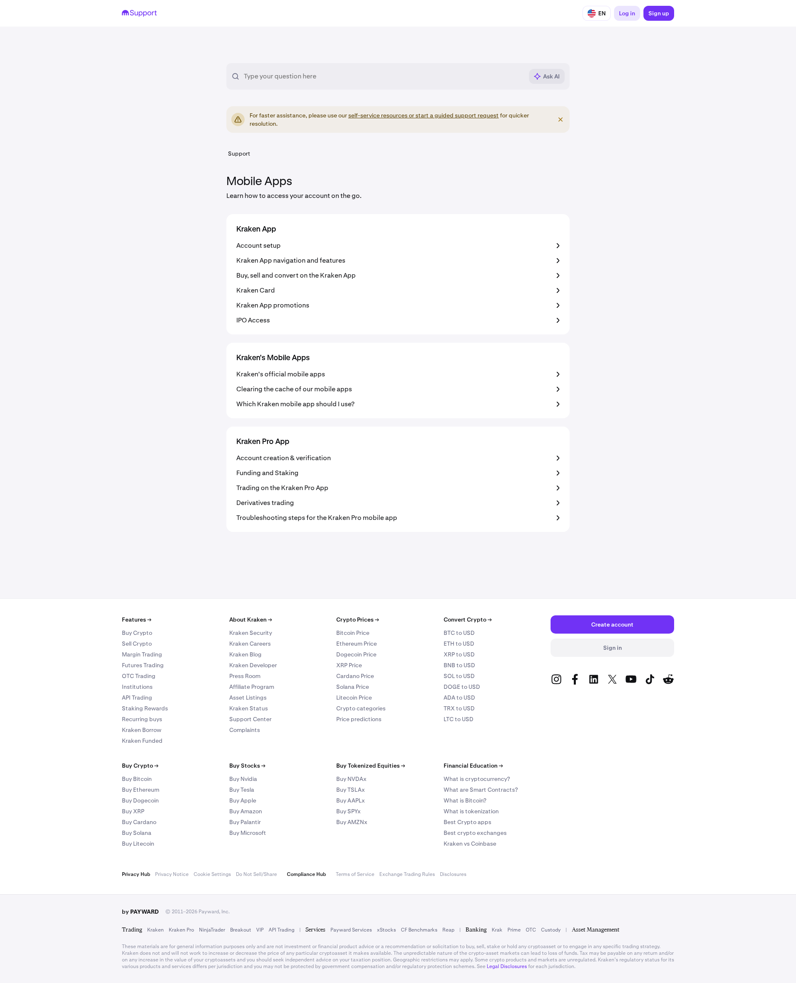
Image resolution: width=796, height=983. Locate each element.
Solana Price (352, 686)
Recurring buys (142, 719)
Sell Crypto (137, 643)
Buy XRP (133, 811)
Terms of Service (355, 874)
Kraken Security (250, 633)
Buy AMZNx (351, 822)
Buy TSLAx (350, 789)
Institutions (137, 686)
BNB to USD (459, 665)
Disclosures (453, 874)
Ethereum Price (356, 643)
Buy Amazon (245, 811)
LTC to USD (458, 719)
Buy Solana (136, 833)
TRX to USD (459, 708)
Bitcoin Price (352, 633)
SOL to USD (459, 676)
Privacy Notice (172, 874)
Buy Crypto (137, 633)
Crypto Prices (357, 619)
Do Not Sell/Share (256, 874)
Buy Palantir (245, 822)
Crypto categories (361, 708)
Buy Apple (242, 800)
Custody (551, 930)
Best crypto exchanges (475, 833)
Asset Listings (248, 697)
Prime (514, 930)
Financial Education (473, 765)
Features (136, 619)
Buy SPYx (348, 811)
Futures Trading (143, 665)
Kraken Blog (245, 654)
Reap (448, 930)
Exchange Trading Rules (407, 874)
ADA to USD (459, 697)
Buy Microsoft (247, 833)
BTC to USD (459, 633)
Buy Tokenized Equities (370, 765)
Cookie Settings (212, 874)
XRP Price (349, 665)
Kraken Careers (250, 643)
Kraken (155, 930)
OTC (531, 930)
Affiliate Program (251, 686)
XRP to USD (459, 654)
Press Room (244, 676)
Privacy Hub (136, 874)
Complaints (244, 730)
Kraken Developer (253, 665)
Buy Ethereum (140, 789)
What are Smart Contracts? (481, 789)
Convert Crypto (468, 619)
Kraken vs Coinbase (470, 843)
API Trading (137, 697)
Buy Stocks (247, 765)
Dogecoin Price (356, 654)
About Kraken (250, 619)
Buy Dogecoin (140, 800)
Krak (497, 930)
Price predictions (358, 719)
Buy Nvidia (243, 779)
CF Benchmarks (419, 930)
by (140, 911)
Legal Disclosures (507, 966)
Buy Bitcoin (137, 779)
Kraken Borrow (141, 730)
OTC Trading (138, 676)
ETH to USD (459, 643)
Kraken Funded (142, 740)
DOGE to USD (462, 686)
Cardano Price (355, 676)
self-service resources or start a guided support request (423, 115)
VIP (260, 930)
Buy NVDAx (351, 779)
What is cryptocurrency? (477, 779)
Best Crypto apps (467, 822)
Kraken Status (248, 708)
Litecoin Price (354, 697)
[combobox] (383, 76)
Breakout (240, 930)
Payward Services (351, 930)
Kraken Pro (181, 930)
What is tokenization (471, 811)
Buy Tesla (241, 789)
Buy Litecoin (138, 843)
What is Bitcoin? (465, 800)
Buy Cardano (139, 822)
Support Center (250, 719)
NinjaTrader (212, 930)
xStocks (386, 930)
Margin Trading (142, 654)
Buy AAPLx (350, 800)
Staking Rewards (145, 708)
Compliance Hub (306, 874)
